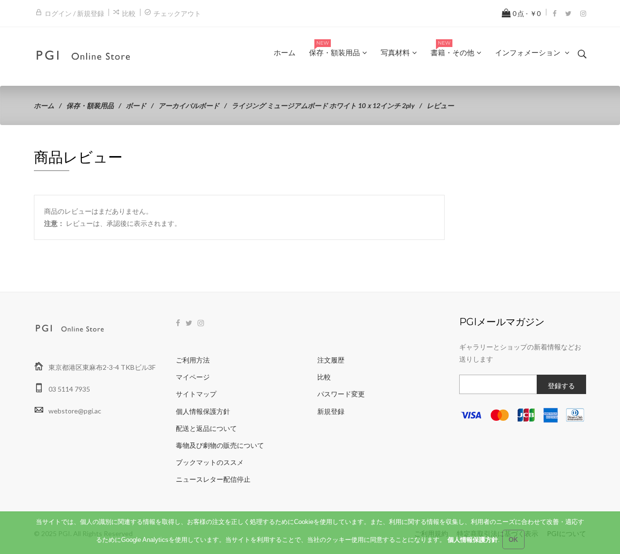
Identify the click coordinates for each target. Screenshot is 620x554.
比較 (129, 13)
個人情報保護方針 (203, 411)
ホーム (44, 105)
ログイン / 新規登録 (74, 13)
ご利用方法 (193, 360)
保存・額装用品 (90, 105)
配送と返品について (206, 428)
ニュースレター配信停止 (213, 479)
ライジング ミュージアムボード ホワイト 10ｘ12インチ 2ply (323, 105)
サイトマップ (196, 394)
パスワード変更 (341, 394)
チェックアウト (177, 13)
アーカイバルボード (188, 105)
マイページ (193, 377)
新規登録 (330, 411)
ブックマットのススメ (210, 462)
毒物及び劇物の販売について (220, 445)
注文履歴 (330, 360)
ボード (136, 105)
